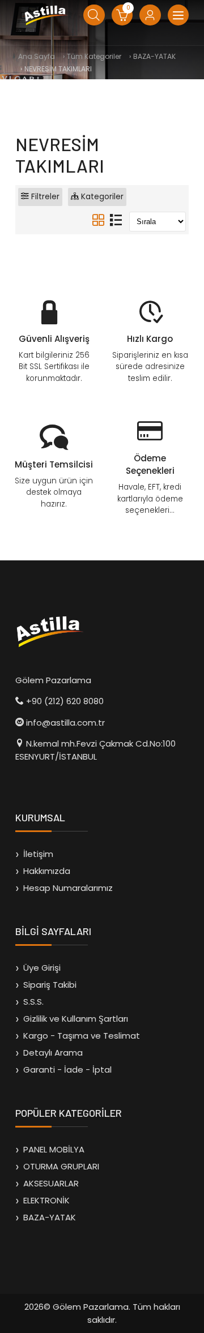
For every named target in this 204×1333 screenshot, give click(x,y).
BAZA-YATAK (49, 1217)
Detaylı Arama (53, 1052)
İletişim (38, 854)
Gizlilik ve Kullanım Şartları (75, 1019)
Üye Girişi (42, 968)
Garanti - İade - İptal (67, 1069)
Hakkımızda (46, 871)
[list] (98, 221)
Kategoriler (101, 196)
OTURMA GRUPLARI (61, 1166)
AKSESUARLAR (51, 1183)
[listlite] (116, 221)
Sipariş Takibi (49, 985)
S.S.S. (33, 1002)
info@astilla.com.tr (65, 722)
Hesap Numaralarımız (68, 888)
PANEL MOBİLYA (53, 1149)
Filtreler (44, 196)
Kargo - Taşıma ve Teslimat (81, 1035)
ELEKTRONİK (46, 1200)
